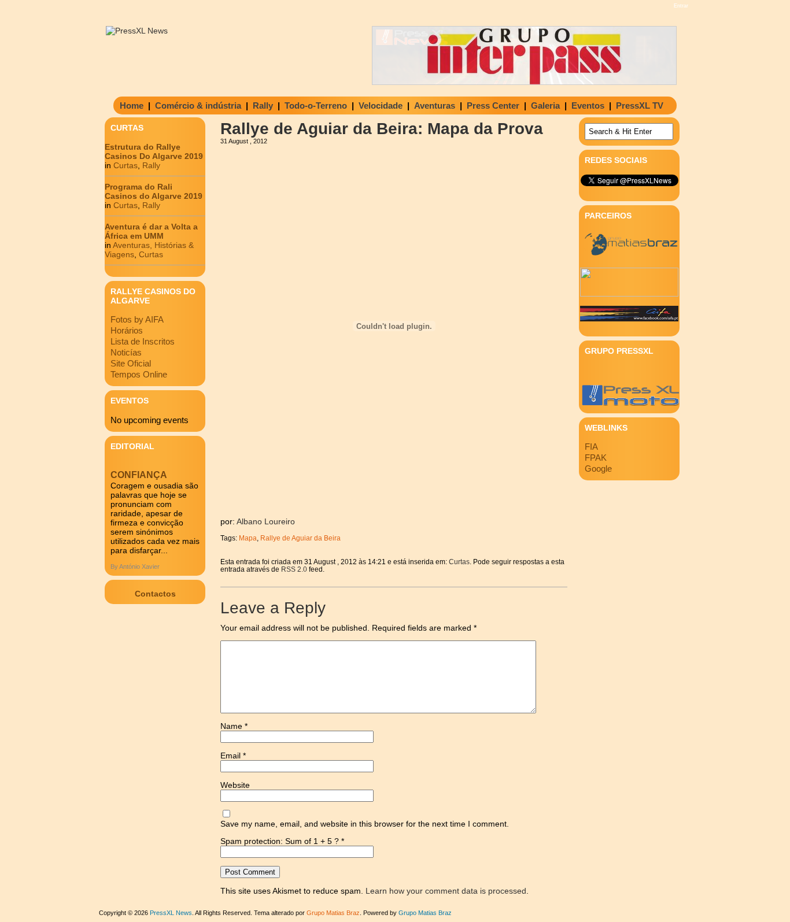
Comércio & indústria (198, 105)
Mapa (248, 538)
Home (131, 105)
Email (233, 755)
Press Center (493, 105)
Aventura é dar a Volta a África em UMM (151, 231)
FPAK (596, 457)
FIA (591, 446)
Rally (263, 105)
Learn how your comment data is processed (446, 890)
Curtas (125, 165)
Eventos (587, 105)
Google (598, 468)
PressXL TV (639, 105)
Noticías (126, 352)
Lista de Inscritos (142, 341)
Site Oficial (130, 363)
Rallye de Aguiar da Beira (300, 538)
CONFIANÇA (138, 475)
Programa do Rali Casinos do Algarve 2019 (153, 191)
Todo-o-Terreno (316, 105)
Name (234, 726)
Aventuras (434, 105)
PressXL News (171, 912)
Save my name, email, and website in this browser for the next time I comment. (364, 823)
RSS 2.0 (294, 569)
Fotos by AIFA (137, 319)
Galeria (545, 105)
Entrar (681, 6)
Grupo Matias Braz (425, 912)
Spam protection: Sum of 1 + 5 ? (279, 841)
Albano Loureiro (266, 521)
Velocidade (381, 105)
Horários (126, 330)
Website (235, 785)
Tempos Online (138, 374)
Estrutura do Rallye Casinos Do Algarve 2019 (154, 151)
